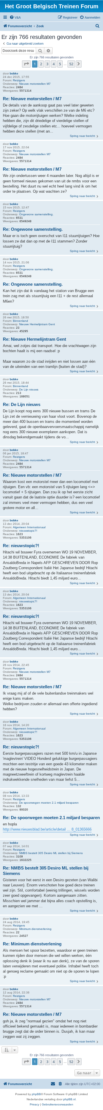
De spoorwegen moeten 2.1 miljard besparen (49, 802)
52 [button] (71, 63)
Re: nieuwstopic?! (21, 545)
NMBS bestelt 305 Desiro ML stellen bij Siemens (51, 853)
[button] (26, 63)
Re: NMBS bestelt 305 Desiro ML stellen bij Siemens (45, 870)
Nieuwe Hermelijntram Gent (37, 324)
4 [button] (54, 63)
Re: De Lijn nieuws (21, 404)
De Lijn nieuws (28, 389)
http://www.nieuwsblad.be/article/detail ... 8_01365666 (47, 829)
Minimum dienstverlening (35, 928)
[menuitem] (15, 17)
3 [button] (47, 63)
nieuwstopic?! (28, 530)
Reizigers (19, 80)
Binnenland (20, 320)
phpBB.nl (69, 1099)
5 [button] (60, 63)
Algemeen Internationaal (29, 527)
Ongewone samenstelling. (36, 214)
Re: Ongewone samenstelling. (33, 229)
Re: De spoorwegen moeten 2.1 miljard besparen (51, 817)
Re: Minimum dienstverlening (32, 943)
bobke (14, 73)
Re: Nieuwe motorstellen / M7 (32, 98)
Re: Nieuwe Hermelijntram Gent (34, 339)
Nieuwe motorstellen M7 (35, 83)
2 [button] (41, 63)
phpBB (36, 1094)
